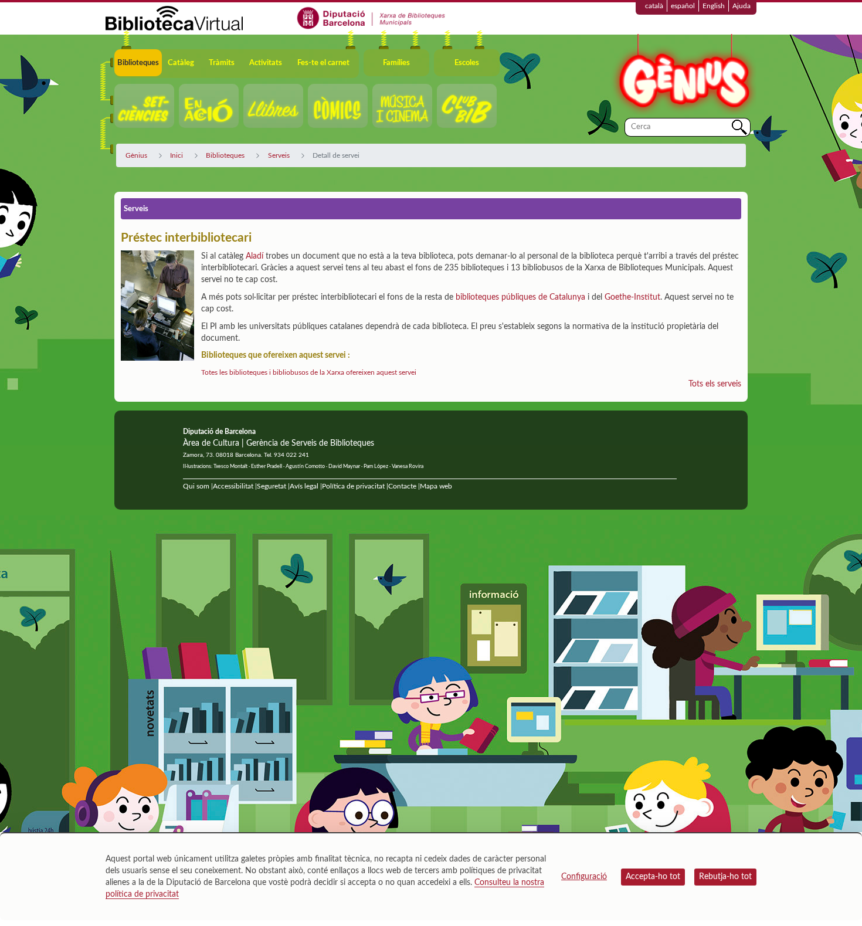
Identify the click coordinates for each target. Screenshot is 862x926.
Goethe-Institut (632, 297)
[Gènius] (683, 75)
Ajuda (741, 5)
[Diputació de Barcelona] (371, 17)
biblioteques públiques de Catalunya (520, 297)
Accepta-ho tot (653, 877)
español (683, 5)
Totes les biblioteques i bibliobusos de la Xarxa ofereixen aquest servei (308, 372)
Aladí (254, 256)
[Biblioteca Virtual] (174, 17)
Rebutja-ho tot (725, 877)
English (714, 5)
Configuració (584, 877)
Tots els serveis (714, 384)
